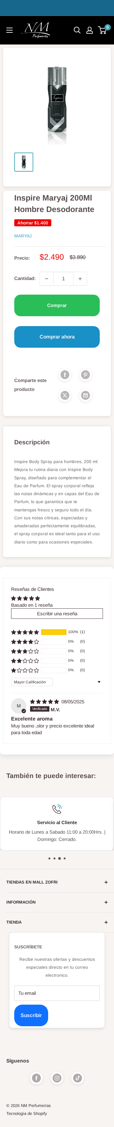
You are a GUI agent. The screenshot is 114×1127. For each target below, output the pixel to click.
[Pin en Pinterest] (85, 374)
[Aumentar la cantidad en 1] (80, 278)
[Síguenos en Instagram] (57, 1078)
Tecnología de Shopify (26, 1113)
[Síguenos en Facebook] (36, 1078)
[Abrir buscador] (77, 30)
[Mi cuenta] (89, 30)
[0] (102, 30)
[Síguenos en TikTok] (77, 1078)
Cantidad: (25, 278)
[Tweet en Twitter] (64, 395)
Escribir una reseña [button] (57, 613)
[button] (25, 632)
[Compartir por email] (85, 395)
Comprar (57, 305)
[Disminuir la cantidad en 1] (46, 278)
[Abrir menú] (9, 30)
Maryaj (23, 235)
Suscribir (31, 1015)
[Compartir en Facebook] (64, 374)
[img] (45, 701)
